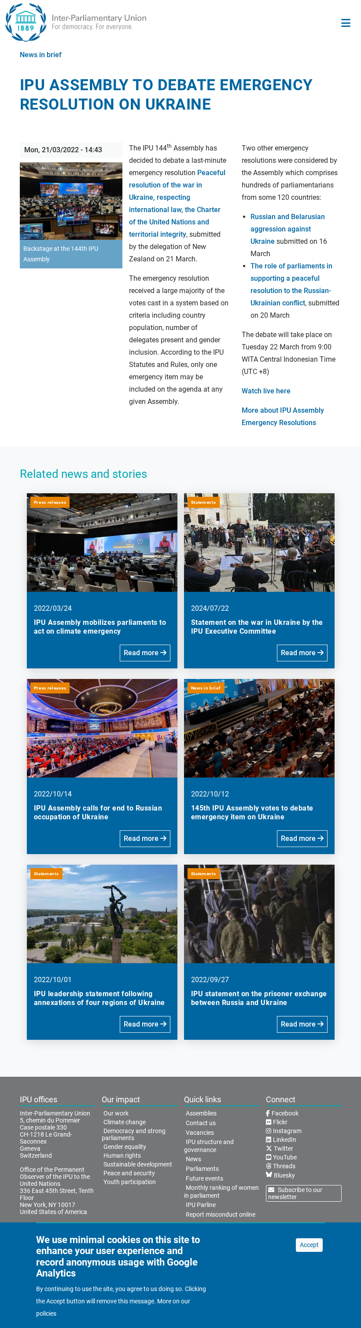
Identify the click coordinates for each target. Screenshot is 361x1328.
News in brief (41, 55)
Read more (142, 653)
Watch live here (266, 391)
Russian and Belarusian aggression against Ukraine (287, 229)
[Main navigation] (345, 23)
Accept (309, 1244)
